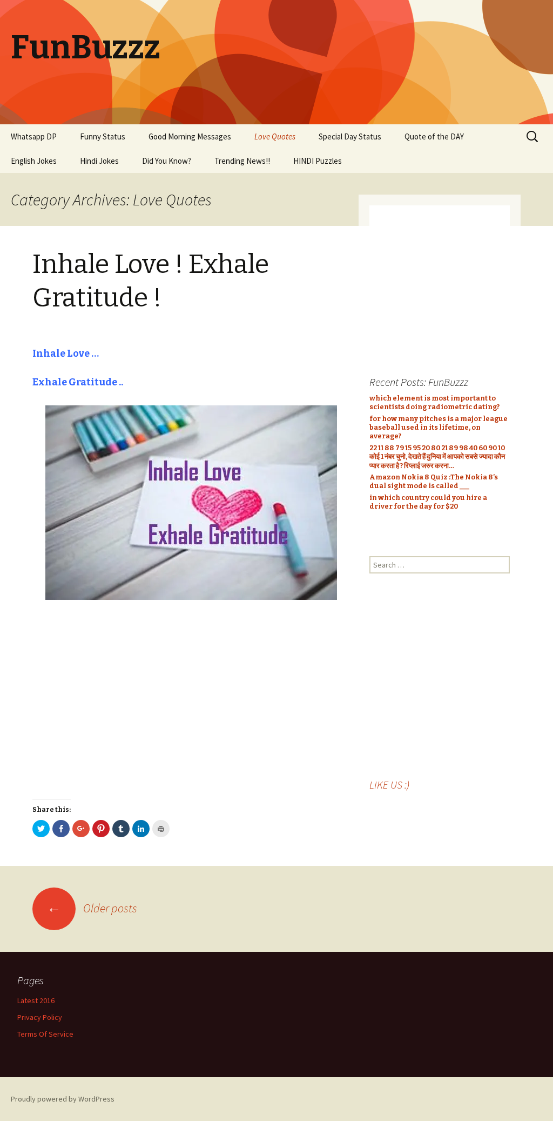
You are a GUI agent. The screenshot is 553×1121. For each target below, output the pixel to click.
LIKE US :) (389, 784)
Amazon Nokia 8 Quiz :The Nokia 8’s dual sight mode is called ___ (433, 481)
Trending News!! (242, 161)
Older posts (92, 908)
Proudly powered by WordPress (62, 1099)
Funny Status (102, 136)
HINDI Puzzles (317, 161)
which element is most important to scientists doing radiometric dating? (434, 402)
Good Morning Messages (190, 136)
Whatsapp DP (34, 136)
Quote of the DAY (434, 136)
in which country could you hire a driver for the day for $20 (428, 501)
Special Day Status (350, 136)
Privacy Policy (39, 1017)
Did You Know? (166, 161)
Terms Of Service (45, 1034)
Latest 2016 (36, 1000)
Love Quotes (274, 136)
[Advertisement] (191, 699)
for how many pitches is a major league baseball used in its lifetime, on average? (438, 428)
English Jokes (34, 161)
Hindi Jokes (99, 161)
